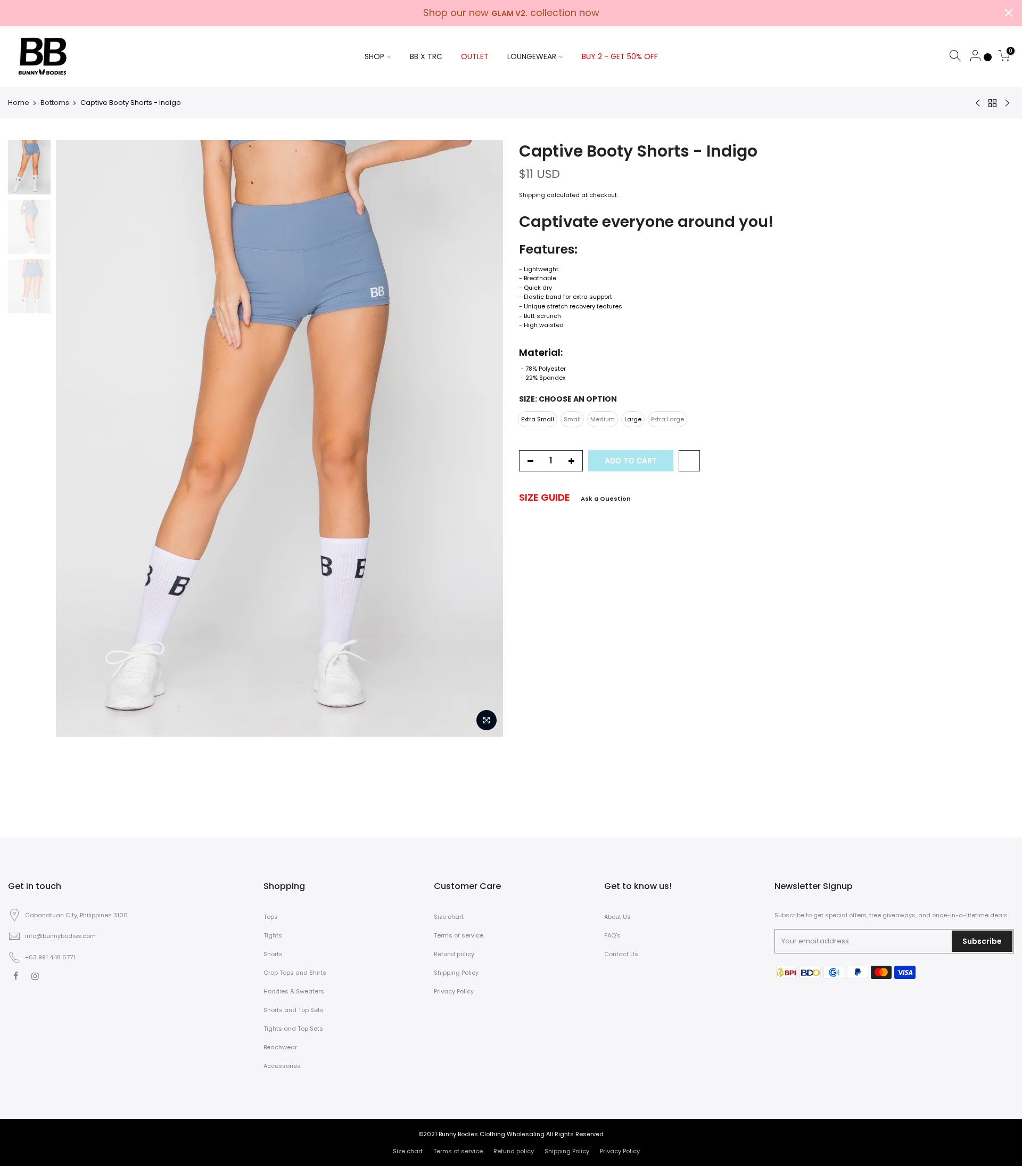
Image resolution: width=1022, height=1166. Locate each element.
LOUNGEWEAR (531, 56)
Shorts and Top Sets (293, 1010)
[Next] (484, 438)
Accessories (282, 1066)
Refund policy (454, 954)
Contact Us (621, 954)
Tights (272, 935)
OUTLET (475, 56)
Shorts (273, 954)
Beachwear (280, 1047)
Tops (270, 916)
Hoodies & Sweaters (293, 991)
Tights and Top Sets (293, 1028)
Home (18, 103)
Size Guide (544, 497)
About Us (617, 916)
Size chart (449, 916)
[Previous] (74, 438)
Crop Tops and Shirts (294, 972)
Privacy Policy (454, 991)
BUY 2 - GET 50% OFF (620, 56)
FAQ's (612, 935)
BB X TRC (426, 56)
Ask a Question (606, 498)
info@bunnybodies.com (60, 936)
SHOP (374, 56)
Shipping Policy (456, 972)
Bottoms (54, 103)
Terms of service (458, 935)
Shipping (532, 195)
